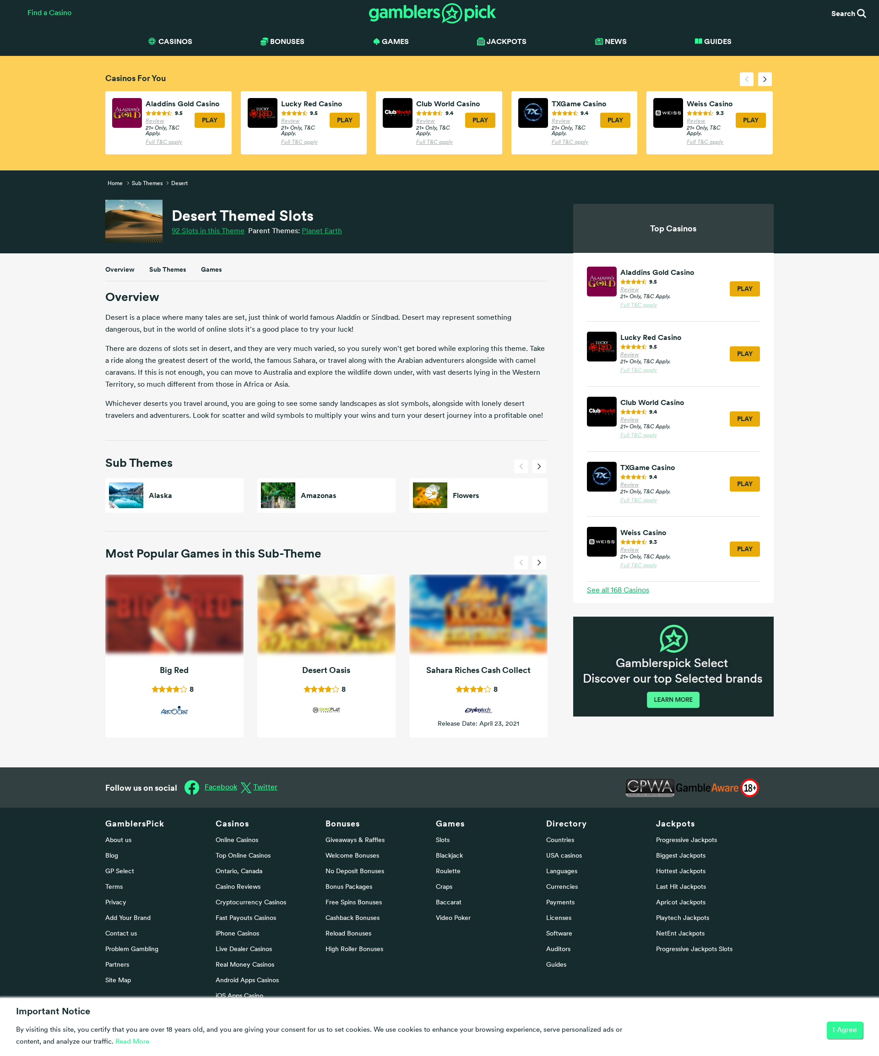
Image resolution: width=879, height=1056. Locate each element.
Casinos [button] (175, 41)
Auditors (558, 949)
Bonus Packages (349, 887)
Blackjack (449, 856)
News (616, 41)
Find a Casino (49, 13)
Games (211, 269)
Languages (561, 871)
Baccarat (448, 902)
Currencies (562, 887)
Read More (132, 1042)
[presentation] (747, 79)
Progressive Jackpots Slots (694, 949)
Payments (560, 902)
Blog (111, 856)
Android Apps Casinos (247, 980)
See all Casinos (618, 590)
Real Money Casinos (245, 965)
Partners (117, 965)
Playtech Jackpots (682, 918)
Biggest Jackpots (680, 856)
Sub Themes (167, 269)
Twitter (265, 787)
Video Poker (453, 918)
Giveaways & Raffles (355, 840)
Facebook (221, 787)
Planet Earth (322, 231)
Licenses (558, 918)
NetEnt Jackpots (680, 933)
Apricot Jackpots (680, 902)
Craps (444, 887)
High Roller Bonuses (354, 949)
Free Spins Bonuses (354, 902)
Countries (560, 840)
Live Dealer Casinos (244, 949)
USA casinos (564, 856)
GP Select (119, 871)
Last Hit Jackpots (681, 887)
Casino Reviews (238, 887)
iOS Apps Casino (239, 996)
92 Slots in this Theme (208, 231)
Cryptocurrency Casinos (251, 902)
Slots (443, 840)
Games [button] (395, 41)
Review (155, 121)
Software (559, 933)
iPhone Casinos (237, 933)
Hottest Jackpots (680, 871)
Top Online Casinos (243, 856)
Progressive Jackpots (686, 840)
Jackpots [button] (506, 41)
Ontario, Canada (239, 871)
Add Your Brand (128, 918)
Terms (114, 887)
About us (118, 840)
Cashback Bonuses (353, 918)
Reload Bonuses (348, 933)
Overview (120, 269)
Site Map (118, 980)
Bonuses (343, 823)
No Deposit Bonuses (355, 871)
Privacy (115, 902)
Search (844, 13)
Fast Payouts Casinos (246, 918)
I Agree (845, 1030)
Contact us (121, 933)
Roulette (448, 871)
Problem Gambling (131, 949)
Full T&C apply (164, 142)
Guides (718, 41)
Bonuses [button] (287, 41)
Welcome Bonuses (352, 856)
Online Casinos (237, 840)
